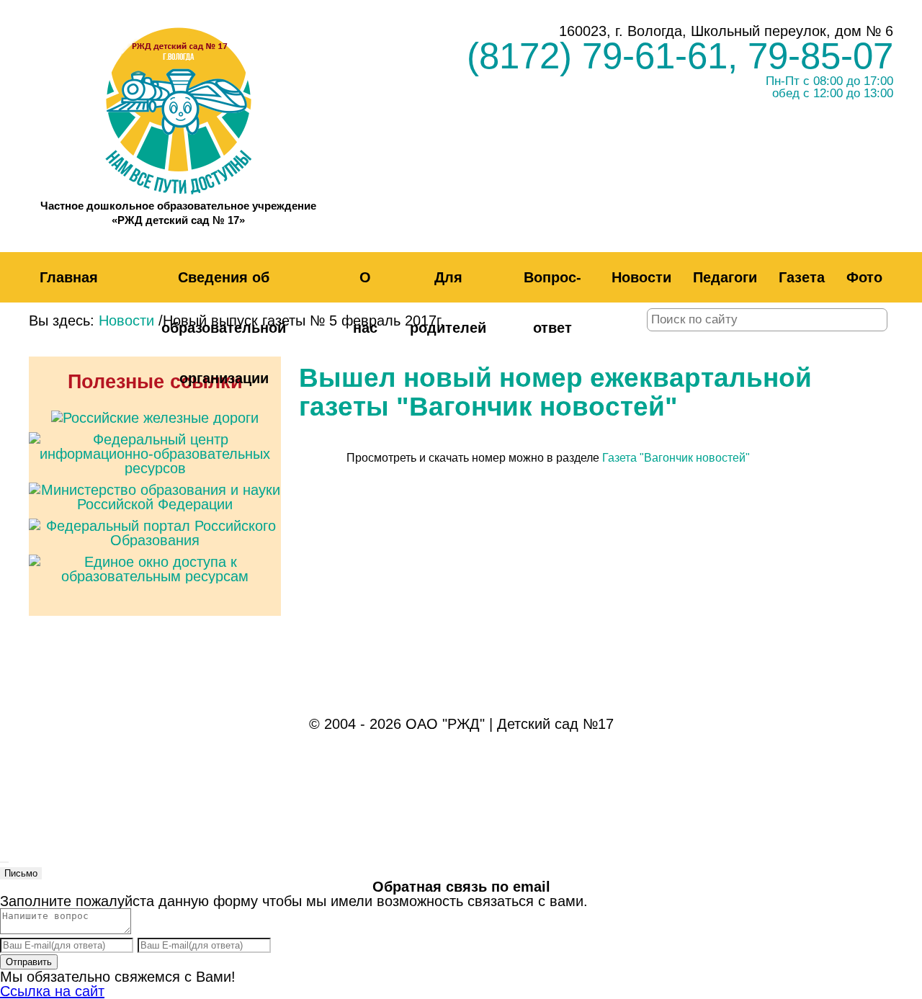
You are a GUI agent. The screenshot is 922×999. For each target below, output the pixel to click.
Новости (641, 277)
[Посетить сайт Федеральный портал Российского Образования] (155, 522)
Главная (69, 277)
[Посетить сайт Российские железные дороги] (155, 414)
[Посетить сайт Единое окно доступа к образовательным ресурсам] (155, 558)
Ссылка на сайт (52, 991)
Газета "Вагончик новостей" (676, 458)
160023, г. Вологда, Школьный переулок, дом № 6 (726, 31)
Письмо (20, 873)
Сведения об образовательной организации (223, 327)
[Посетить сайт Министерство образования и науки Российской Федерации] (155, 486)
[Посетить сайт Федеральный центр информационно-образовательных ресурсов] (155, 436)
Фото (864, 277)
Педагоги (725, 277)
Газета (802, 277)
